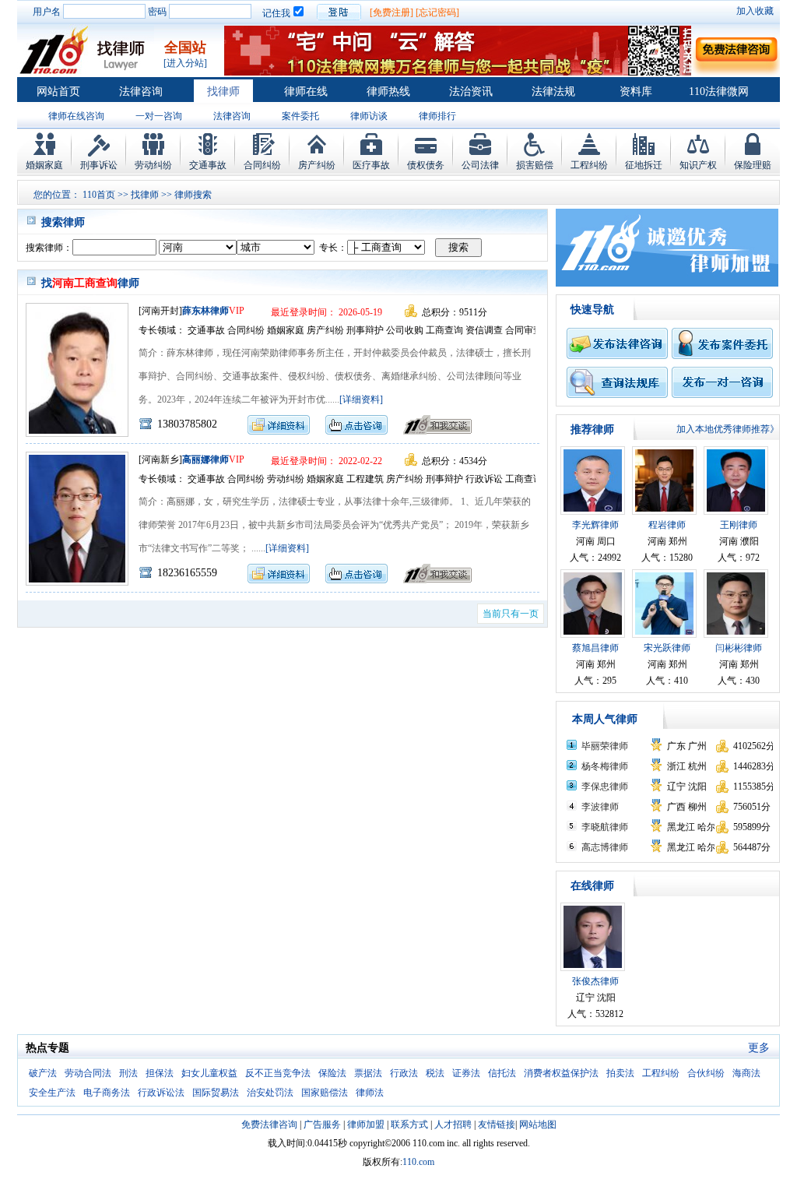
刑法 (128, 1073)
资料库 (636, 91)
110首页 (99, 194)
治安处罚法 (270, 1092)
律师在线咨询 (76, 116)
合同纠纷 (262, 165)
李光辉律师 (595, 524)
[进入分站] (185, 63)
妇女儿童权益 (209, 1073)
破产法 (43, 1073)
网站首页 (58, 91)
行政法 (404, 1073)
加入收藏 (755, 10)
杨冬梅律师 (604, 766)
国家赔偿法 (324, 1092)
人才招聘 (453, 1124)
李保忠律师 (604, 786)
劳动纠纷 (153, 165)
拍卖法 (620, 1073)
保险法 (332, 1073)
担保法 (160, 1073)
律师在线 (306, 91)
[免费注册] (391, 12)
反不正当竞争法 (278, 1073)
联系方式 (409, 1124)
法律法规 (553, 91)
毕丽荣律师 (604, 746)
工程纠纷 (589, 165)
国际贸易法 (215, 1092)
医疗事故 (371, 165)
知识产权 (698, 165)
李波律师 (600, 806)
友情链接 (496, 1124)
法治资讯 (471, 91)
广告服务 (322, 1124)
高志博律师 (604, 847)
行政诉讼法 (161, 1092)
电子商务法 (106, 1092)
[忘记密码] (437, 12)
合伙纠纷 (706, 1073)
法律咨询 (141, 91)
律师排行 (437, 116)
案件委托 (300, 116)
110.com (418, 1161)
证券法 (466, 1073)
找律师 (223, 91)
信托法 (502, 1073)
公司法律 (480, 165)
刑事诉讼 (99, 165)
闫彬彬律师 (738, 647)
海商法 (746, 1073)
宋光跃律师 (667, 647)
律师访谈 (369, 116)
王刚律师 (738, 524)
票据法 (368, 1073)
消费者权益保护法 (561, 1073)
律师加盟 (365, 1124)
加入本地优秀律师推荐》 (727, 429)
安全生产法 (52, 1092)
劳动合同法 (88, 1073)
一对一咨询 (158, 116)
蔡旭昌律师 (595, 647)
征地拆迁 (643, 165)
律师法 (370, 1092)
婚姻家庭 (44, 165)
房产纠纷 (316, 165)
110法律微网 (719, 91)
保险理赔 (752, 165)
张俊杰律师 (595, 981)
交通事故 (207, 165)
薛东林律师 (205, 310)
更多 (759, 1048)
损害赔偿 (534, 165)
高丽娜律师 (205, 459)
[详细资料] (361, 399)
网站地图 (537, 1124)
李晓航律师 (604, 827)
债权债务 (425, 165)
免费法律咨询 (269, 1124)
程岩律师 (667, 524)
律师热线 (388, 91)
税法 (435, 1073)
